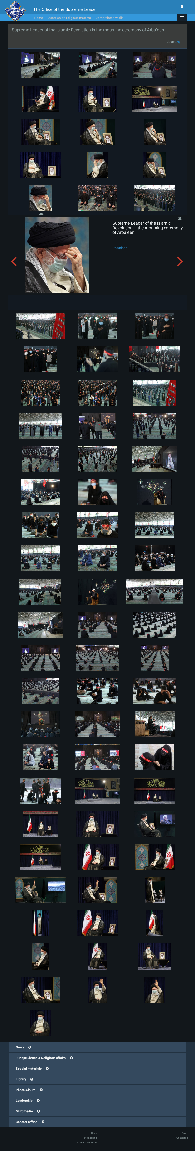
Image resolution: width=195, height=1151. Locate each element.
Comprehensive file (109, 18)
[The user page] (182, 6)
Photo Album (25, 1090)
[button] (182, 17)
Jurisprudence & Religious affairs (41, 1058)
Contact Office (26, 1122)
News (20, 1047)
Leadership (24, 1100)
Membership (91, 1138)
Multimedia (24, 1111)
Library (21, 1079)
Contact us (182, 1138)
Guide (185, 1133)
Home (38, 18)
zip (178, 42)
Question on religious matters (69, 18)
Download (119, 248)
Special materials (29, 1068)
